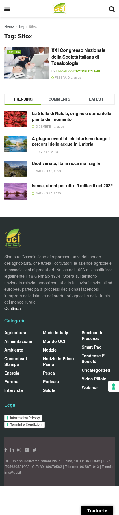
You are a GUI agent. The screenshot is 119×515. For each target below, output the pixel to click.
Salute (49, 390)
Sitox (33, 26)
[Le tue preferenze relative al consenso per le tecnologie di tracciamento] (113, 386)
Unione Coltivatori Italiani (78, 71)
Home (9, 26)
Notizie (14, 51)
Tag (21, 26)
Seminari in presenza (93, 335)
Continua (12, 308)
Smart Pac (91, 347)
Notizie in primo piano (58, 361)
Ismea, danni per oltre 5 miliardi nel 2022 (72, 185)
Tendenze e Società (93, 358)
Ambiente (13, 350)
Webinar (90, 387)
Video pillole (94, 378)
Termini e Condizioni (26, 424)
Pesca (49, 373)
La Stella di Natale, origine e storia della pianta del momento (71, 116)
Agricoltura (15, 332)
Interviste (13, 390)
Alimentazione (18, 341)
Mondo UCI (54, 341)
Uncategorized (96, 370)
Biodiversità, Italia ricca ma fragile (66, 163)
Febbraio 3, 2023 (67, 78)
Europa (11, 381)
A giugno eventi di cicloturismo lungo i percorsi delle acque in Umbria (71, 141)
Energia (11, 373)
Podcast (51, 381)
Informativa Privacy (25, 418)
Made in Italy (55, 332)
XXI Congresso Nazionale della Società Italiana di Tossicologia (78, 56)
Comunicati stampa (15, 361)
